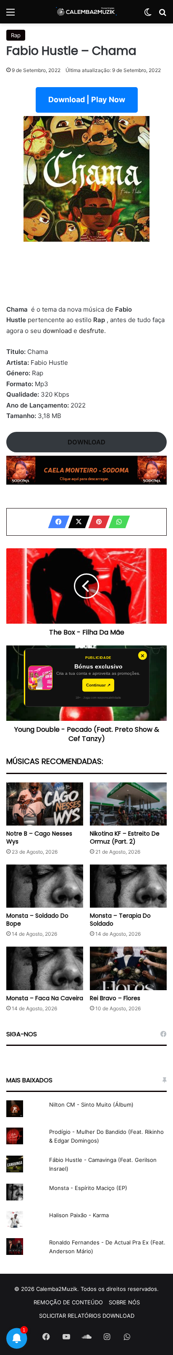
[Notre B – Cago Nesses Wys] (44, 804)
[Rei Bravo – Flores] (128, 968)
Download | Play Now (86, 99)
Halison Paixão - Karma (79, 1215)
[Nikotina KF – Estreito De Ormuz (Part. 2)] (128, 804)
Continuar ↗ (98, 685)
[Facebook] (56, 522)
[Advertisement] (86, 278)
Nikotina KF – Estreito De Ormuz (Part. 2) (125, 837)
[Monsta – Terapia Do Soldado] (128, 886)
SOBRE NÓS (124, 1302)
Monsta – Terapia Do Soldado (120, 919)
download (57, 331)
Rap (16, 35)
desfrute (91, 331)
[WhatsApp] (116, 522)
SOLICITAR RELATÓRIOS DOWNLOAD (86, 1315)
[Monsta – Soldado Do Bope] (44, 886)
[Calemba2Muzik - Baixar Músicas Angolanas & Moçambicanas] (86, 12)
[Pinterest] (96, 522)
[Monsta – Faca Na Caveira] (44, 968)
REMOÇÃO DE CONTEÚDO (68, 1302)
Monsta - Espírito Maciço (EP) (88, 1188)
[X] (76, 522)
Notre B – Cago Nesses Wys (39, 837)
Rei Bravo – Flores (115, 998)
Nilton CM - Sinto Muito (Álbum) (91, 1104)
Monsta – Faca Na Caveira (44, 998)
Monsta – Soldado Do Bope (37, 919)
